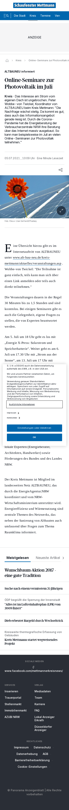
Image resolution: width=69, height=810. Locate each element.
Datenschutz (42, 747)
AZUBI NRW (12, 717)
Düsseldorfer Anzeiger (43, 728)
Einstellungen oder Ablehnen (34, 428)
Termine (45, 15)
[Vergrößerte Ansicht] (34, 196)
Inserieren (11, 691)
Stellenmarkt (13, 704)
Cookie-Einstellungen (32, 766)
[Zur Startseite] (34, 5)
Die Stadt (19, 15)
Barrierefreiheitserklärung (32, 760)
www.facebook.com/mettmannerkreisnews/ (34, 670)
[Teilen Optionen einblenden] (60, 170)
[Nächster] (62, 558)
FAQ (36, 710)
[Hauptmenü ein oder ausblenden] (6, 15)
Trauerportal (13, 697)
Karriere (39, 704)
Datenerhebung (27, 753)
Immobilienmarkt (16, 710)
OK (34, 437)
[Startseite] (7, 60)
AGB (45, 753)
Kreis (33, 15)
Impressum (21, 747)
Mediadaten (42, 691)
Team (38, 697)
